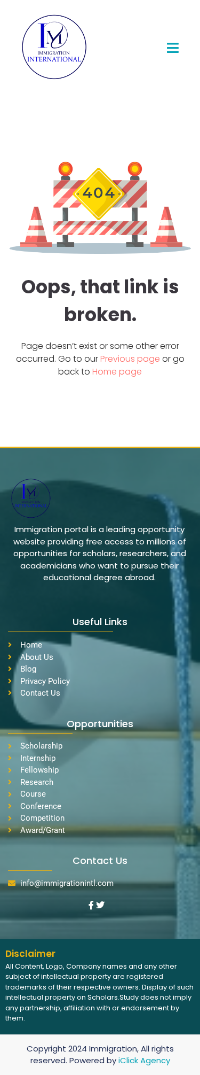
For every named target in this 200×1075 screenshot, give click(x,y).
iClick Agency (144, 1060)
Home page (117, 371)
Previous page (131, 359)
